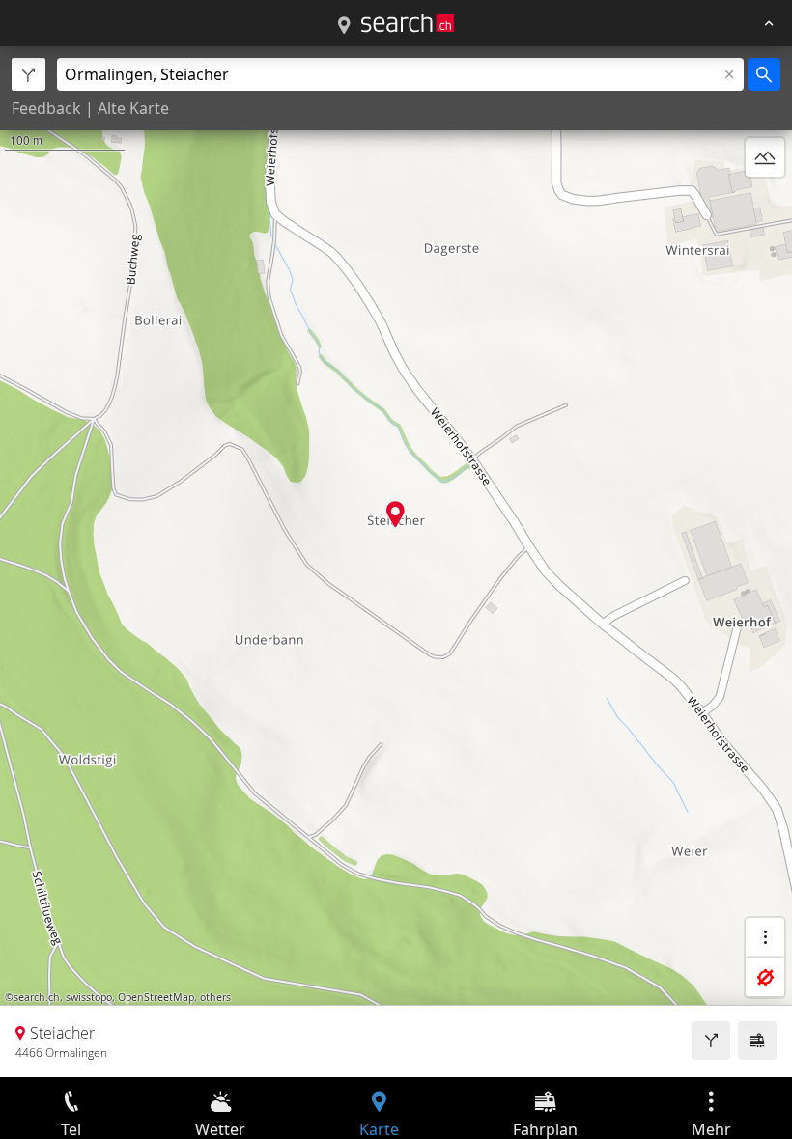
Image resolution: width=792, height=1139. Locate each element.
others (215, 997)
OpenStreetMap (156, 997)
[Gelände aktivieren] (765, 157)
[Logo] (407, 23)
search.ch (37, 997)
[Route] (711, 1040)
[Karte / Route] (344, 26)
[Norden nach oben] (765, 203)
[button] (395, 514)
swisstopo (89, 997)
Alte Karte (133, 108)
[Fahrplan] (757, 1040)
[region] (396, 561)
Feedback (46, 108)
